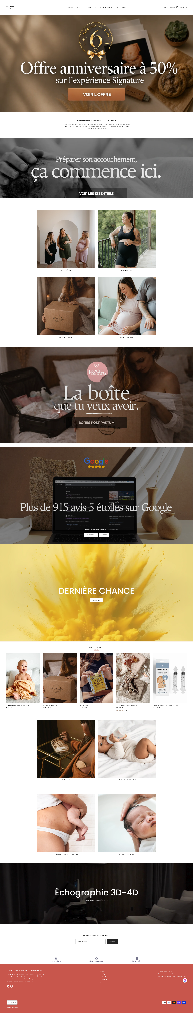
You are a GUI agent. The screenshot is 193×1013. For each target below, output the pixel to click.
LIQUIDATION (92, 7)
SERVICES (70, 7)
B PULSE (104, 535)
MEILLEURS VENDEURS (96, 647)
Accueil (103, 971)
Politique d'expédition (165, 971)
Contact (103, 977)
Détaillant (104, 979)
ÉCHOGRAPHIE (90, 535)
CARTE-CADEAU (121, 7)
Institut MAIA (14, 1007)
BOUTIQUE (80, 7)
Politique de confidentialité (167, 974)
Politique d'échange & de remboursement (172, 977)
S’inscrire (112, 942)
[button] (185, 980)
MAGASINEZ (96, 600)
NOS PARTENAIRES (106, 7)
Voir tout (96, 650)
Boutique (103, 974)
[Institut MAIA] (10, 7)
